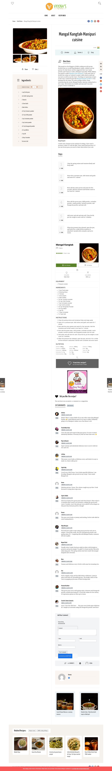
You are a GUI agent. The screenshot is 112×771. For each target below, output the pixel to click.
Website (60, 645)
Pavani (62, 512)
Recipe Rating (61, 621)
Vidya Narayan (64, 526)
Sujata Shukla (64, 495)
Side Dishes (19, 21)
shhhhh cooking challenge (42, 730)
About (53, 16)
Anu (62, 571)
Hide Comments (70, 405)
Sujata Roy (63, 467)
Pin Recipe (89, 265)
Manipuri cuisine (32, 730)
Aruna (62, 482)
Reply (57, 417)
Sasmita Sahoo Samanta (67, 600)
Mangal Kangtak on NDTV (84, 78)
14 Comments (71, 663)
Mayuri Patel (64, 542)
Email (80, 638)
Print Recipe (67, 265)
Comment (60, 628)
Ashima (63, 413)
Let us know (76, 364)
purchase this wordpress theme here (80, 768)
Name (59, 638)
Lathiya (63, 454)
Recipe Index (62, 16)
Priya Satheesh (64, 441)
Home (46, 16)
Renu (62, 559)
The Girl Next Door (65, 428)
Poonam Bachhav (65, 585)
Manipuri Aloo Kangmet (76, 73)
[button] (56, 253)
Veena (90, 663)
